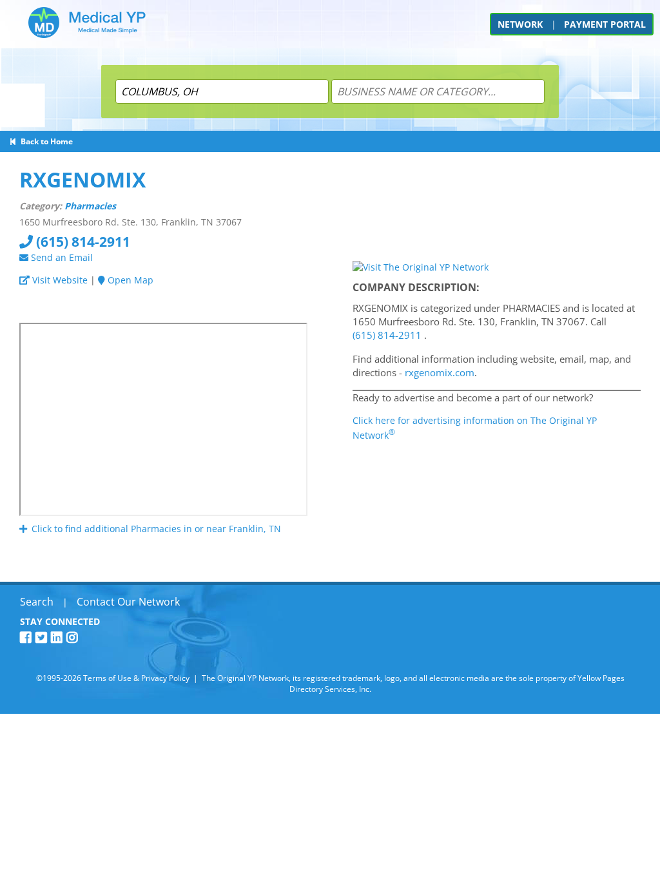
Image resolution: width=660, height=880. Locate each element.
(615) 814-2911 (81, 242)
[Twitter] (43, 637)
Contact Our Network (128, 602)
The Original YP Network (245, 678)
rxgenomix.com (439, 372)
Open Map (129, 280)
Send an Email (60, 257)
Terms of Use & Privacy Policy (136, 678)
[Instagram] (74, 637)
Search (36, 602)
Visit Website (59, 280)
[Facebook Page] (27, 637)
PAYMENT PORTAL (605, 24)
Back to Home (45, 141)
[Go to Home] (87, 27)
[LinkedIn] (58, 637)
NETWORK (520, 24)
